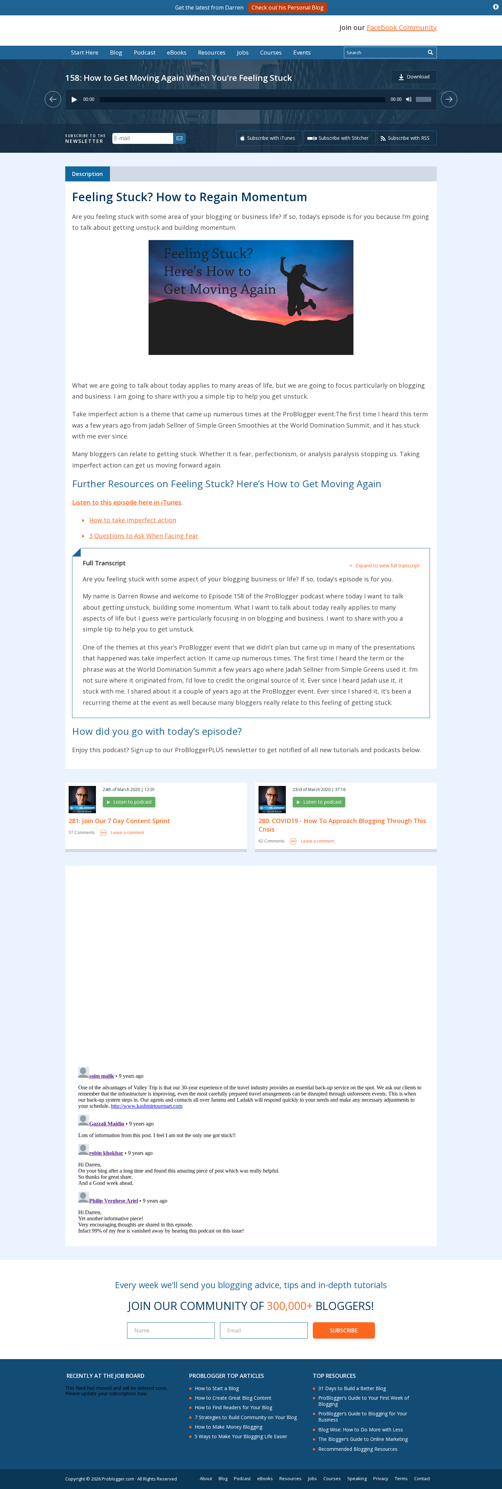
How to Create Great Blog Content (233, 1398)
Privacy (380, 1478)
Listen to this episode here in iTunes (126, 502)
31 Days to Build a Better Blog (352, 1388)
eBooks (176, 52)
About (206, 1478)
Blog (16, 41)
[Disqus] (251, 967)
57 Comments (82, 833)
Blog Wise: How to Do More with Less (360, 1430)
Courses (271, 52)
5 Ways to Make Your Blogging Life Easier (241, 1436)
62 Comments (271, 841)
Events (302, 52)
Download (418, 76)
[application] (251, 99)
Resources (211, 52)
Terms (401, 1478)
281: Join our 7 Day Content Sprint (119, 821)
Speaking (357, 1478)
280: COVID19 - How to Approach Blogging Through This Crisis (342, 825)
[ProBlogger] (114, 27)
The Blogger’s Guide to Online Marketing (363, 1439)
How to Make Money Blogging (228, 1427)
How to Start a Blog (217, 1388)
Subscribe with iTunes (271, 138)
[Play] (74, 99)
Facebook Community (402, 27)
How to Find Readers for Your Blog (233, 1407)
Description (87, 174)
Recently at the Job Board (105, 1376)
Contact (422, 1478)
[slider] (424, 103)
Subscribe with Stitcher (343, 138)
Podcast (144, 52)
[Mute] (409, 99)
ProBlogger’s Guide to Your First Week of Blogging (363, 1401)
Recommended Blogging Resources (358, 1449)
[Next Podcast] (449, 99)
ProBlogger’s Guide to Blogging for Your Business (362, 1417)
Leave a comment (127, 832)
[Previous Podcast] (53, 99)
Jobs (243, 52)
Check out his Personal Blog (288, 7)
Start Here (84, 52)
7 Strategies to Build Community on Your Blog (246, 1417)
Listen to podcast (132, 802)
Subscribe (344, 1330)
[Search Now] (430, 52)
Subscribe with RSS (409, 138)
